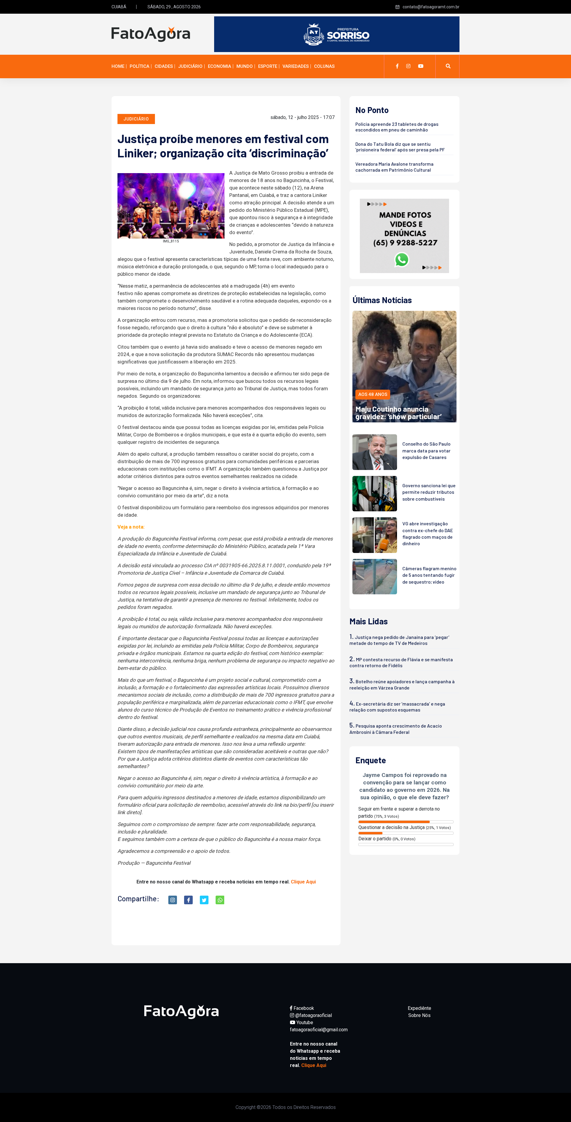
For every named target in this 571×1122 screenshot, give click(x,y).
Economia (219, 66)
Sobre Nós (419, 1015)
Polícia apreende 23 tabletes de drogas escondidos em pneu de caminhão (396, 126)
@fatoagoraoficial (313, 1015)
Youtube (304, 1022)
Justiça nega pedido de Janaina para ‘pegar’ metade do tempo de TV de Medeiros (399, 640)
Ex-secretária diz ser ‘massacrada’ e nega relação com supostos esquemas (397, 706)
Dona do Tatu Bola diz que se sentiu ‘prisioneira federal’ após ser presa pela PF (400, 146)
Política (139, 66)
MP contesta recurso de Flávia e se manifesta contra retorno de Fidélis (401, 662)
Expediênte (419, 1008)
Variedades (296, 66)
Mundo (244, 66)
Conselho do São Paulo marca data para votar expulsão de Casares (426, 450)
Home (118, 66)
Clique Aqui (303, 882)
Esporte (267, 66)
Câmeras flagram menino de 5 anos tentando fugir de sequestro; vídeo (429, 574)
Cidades (164, 66)
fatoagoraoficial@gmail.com (319, 1029)
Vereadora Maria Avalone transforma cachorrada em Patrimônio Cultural (394, 166)
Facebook (303, 1008)
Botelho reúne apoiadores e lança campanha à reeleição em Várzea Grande (402, 684)
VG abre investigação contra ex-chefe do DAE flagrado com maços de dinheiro (427, 533)
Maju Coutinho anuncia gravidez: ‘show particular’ (398, 412)
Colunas (324, 66)
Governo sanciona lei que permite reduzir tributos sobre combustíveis (429, 492)
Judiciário (190, 66)
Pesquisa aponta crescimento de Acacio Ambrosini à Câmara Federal (395, 728)
